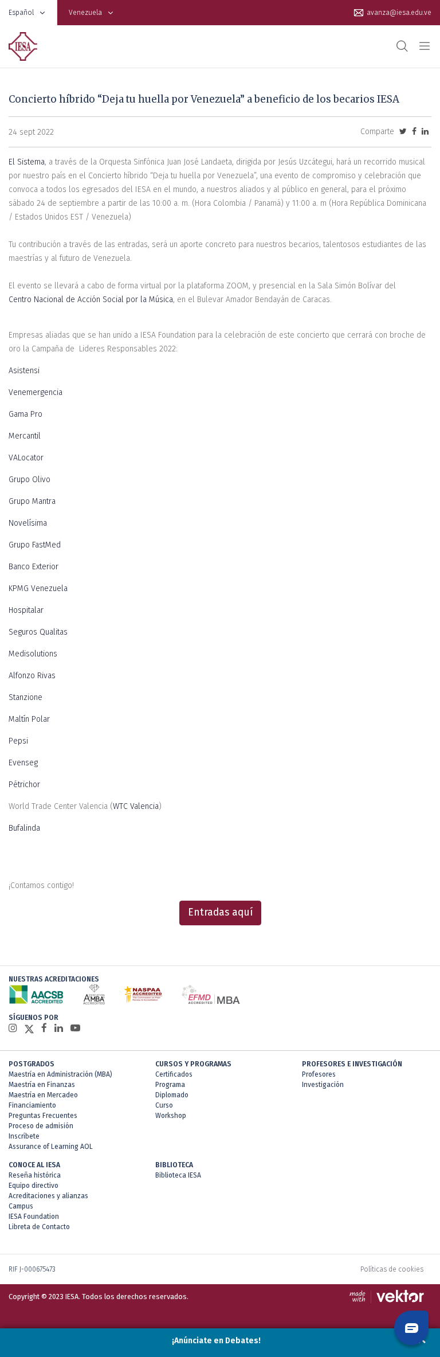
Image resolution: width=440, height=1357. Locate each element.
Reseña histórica (35, 1175)
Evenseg (23, 763)
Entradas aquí (220, 912)
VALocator (26, 458)
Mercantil (25, 436)
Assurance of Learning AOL (51, 1147)
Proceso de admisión (41, 1126)
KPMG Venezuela (38, 588)
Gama (18, 414)
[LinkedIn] (58, 1028)
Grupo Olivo (29, 479)
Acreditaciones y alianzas (48, 1196)
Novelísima (28, 523)
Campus (21, 1206)
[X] (29, 1028)
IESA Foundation (34, 1217)
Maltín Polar (29, 719)
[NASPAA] (143, 994)
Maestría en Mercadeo (43, 1095)
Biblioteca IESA (178, 1175)
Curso (164, 1105)
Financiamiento (32, 1105)
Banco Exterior (33, 567)
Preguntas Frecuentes (43, 1116)
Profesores (319, 1074)
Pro (35, 414)
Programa (170, 1085)
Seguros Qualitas (38, 632)
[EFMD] (210, 994)
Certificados (173, 1074)
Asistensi (24, 371)
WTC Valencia (136, 806)
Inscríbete (24, 1136)
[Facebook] (44, 1028)
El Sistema (27, 162)
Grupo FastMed (35, 545)
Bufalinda (24, 828)
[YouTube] (75, 1028)
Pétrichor (24, 784)
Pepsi (18, 741)
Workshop (170, 1116)
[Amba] (94, 994)
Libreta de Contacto (39, 1227)
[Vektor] (389, 1296)
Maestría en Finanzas (42, 1085)
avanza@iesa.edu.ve (399, 13)
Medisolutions (33, 654)
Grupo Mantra (32, 501)
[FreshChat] (411, 1328)
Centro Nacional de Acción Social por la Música (91, 299)
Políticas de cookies (391, 1269)
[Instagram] (13, 1028)
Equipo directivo (33, 1186)
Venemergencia (35, 392)
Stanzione (25, 697)
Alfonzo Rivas (32, 676)
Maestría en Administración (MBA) (60, 1074)
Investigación (323, 1085)
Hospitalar (26, 610)
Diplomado (171, 1095)
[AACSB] (36, 994)
